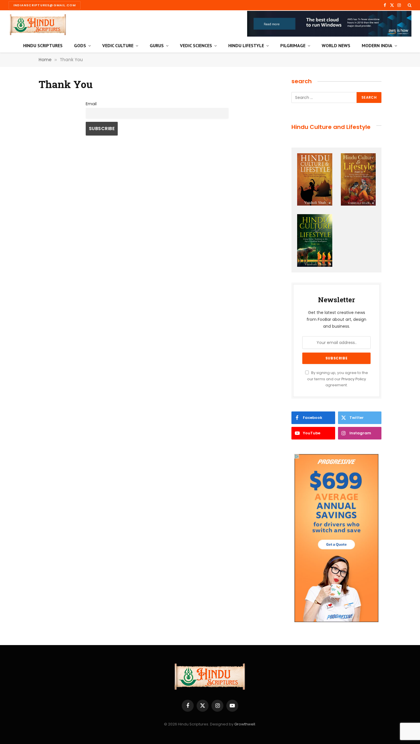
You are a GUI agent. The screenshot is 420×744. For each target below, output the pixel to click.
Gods (80, 45)
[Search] (409, 5)
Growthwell (244, 724)
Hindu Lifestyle (246, 45)
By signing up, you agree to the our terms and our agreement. (337, 378)
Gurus (157, 45)
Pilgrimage (292, 45)
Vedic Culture (117, 45)
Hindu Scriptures (43, 45)
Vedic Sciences (196, 45)
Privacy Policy (353, 379)
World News (336, 45)
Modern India (377, 45)
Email (91, 104)
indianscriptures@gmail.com (44, 5)
